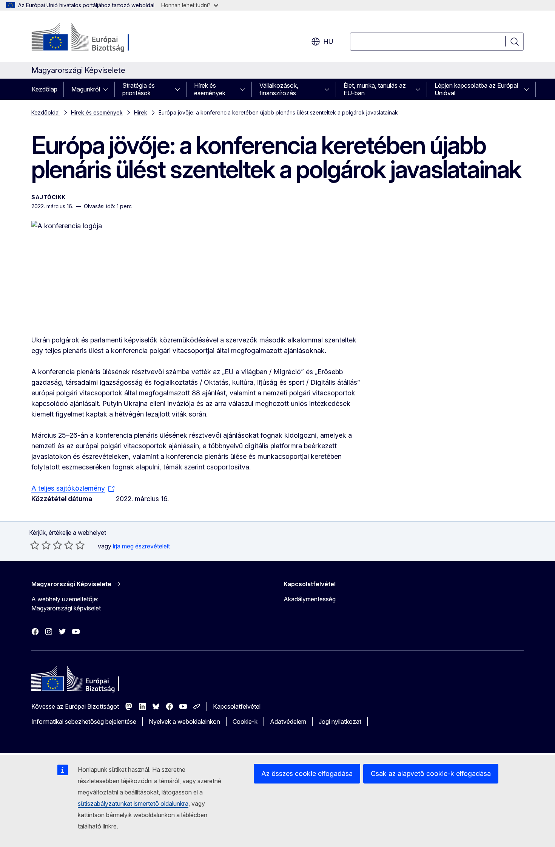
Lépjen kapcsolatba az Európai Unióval (476, 89)
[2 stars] (40, 545)
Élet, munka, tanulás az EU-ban (375, 89)
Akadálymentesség (310, 599)
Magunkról (85, 89)
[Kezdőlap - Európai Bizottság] (92, 38)
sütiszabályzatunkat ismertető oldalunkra (133, 803)
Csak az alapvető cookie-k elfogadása (431, 773)
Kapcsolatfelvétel (237, 706)
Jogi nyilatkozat (340, 721)
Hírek (140, 112)
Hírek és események (209, 89)
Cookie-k (245, 721)
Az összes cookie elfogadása (307, 773)
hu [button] (328, 41)
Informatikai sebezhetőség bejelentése (83, 721)
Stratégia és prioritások (138, 89)
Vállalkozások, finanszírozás (278, 89)
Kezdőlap (44, 89)
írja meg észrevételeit (141, 546)
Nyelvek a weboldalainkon (184, 721)
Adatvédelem (288, 721)
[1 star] (34, 545)
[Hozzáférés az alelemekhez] (108, 89)
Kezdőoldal (45, 112)
